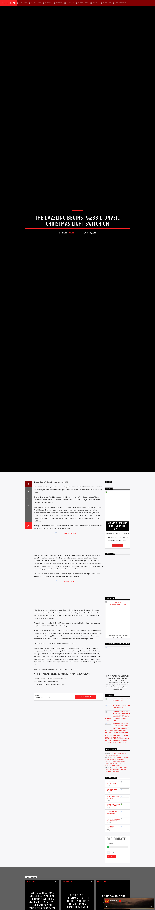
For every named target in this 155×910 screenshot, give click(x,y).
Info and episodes (117, 576)
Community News (36, 3)
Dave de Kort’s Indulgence (111, 858)
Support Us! (70, 3)
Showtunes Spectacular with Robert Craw (114, 851)
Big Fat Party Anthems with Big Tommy (113, 814)
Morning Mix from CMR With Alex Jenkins (113, 836)
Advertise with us (83, 3)
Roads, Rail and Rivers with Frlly (113, 828)
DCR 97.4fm (8, 3)
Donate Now (111, 887)
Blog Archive (107, 3)
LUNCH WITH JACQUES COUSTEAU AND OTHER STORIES (121, 737)
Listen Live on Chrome (121, 3)
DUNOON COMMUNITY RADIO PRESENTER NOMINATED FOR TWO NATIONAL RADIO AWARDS (117, 790)
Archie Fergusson (76, 247)
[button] (106, 906)
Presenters (59, 3)
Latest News (23, 3)
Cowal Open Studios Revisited (112, 821)
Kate (106, 794)
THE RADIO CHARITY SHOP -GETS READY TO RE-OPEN (121, 731)
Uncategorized (77, 226)
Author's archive (86, 727)
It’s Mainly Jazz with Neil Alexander (113, 843)
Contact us (95, 3)
